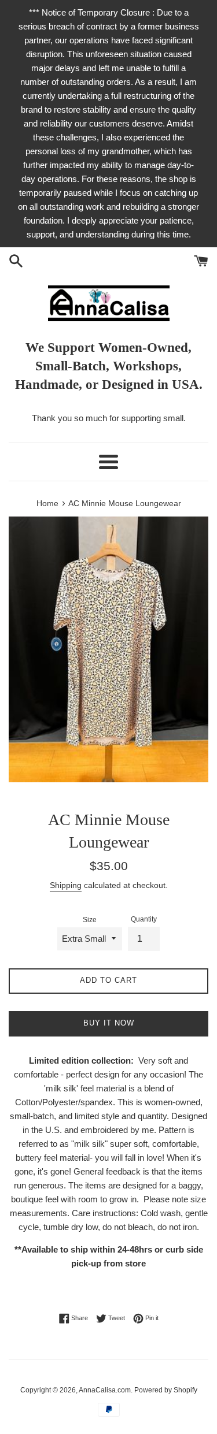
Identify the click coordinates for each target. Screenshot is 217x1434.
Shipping (66, 885)
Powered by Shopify (165, 1390)
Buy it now (108, 1023)
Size (90, 920)
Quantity (144, 919)
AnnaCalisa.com (105, 1390)
